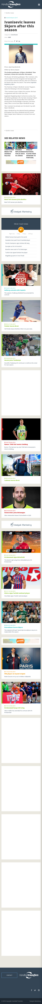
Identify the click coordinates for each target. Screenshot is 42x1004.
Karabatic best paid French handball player (17, 240)
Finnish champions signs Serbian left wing (17, 243)
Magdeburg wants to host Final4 (14, 256)
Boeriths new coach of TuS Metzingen (16, 249)
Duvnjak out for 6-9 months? (13, 246)
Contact (9, 975)
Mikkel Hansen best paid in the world (16, 237)
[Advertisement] (21, 393)
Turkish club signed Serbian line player (16, 252)
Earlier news (10, 13)
